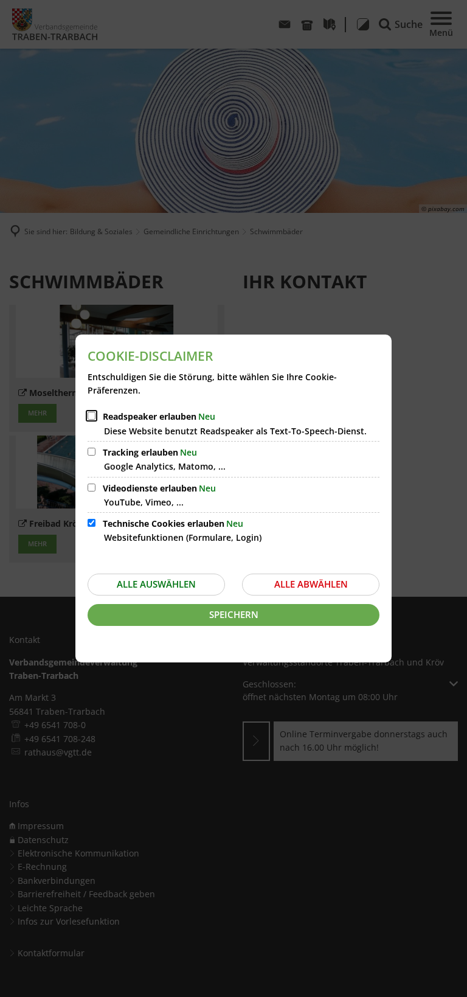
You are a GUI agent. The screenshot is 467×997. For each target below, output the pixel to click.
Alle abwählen (311, 584)
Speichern (233, 614)
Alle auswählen (156, 584)
